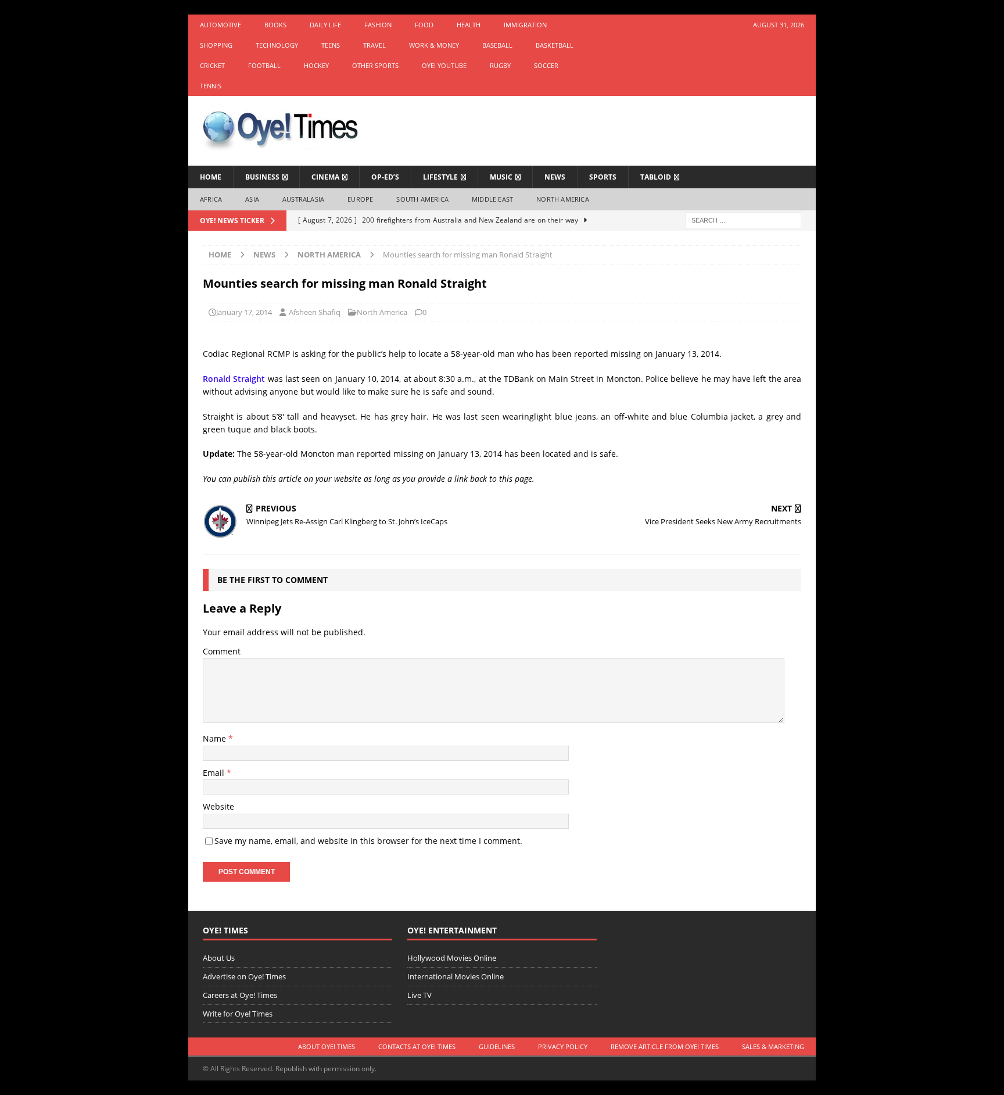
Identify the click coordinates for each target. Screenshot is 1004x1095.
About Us (219, 958)
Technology (277, 45)
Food (424, 24)
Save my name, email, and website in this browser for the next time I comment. (368, 840)
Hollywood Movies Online (451, 958)
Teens (330, 45)
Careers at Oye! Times (240, 995)
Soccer (546, 65)
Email (215, 772)
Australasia (303, 199)
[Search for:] (743, 219)
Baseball (497, 45)
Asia (252, 199)
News (554, 177)
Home (210, 177)
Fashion (378, 24)
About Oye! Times (326, 1046)
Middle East (492, 199)
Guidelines (497, 1046)
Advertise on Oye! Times (244, 976)
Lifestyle (440, 177)
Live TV (419, 995)
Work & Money (434, 45)
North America (562, 199)
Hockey (316, 65)
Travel (374, 45)
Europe (360, 199)
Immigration (525, 24)
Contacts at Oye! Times (417, 1046)
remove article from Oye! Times (665, 1046)
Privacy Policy (562, 1046)
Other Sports (375, 65)
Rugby (500, 65)
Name (215, 738)
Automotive (220, 24)
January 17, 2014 (244, 312)
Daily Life (325, 24)
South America (422, 199)
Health (469, 24)
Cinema (325, 177)
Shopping (216, 45)
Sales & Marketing (773, 1046)
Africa (211, 199)
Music (501, 177)
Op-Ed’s (385, 177)
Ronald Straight (234, 378)
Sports (602, 177)
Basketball (554, 45)
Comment (222, 651)
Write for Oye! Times (237, 1013)
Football (264, 65)
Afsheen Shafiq (314, 312)
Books (275, 24)
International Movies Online (455, 976)
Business (262, 177)
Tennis (210, 85)
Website (218, 806)
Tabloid (655, 177)
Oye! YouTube (444, 65)
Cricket (212, 65)
